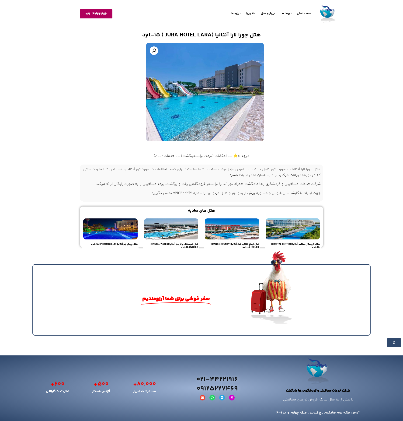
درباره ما (236, 13)
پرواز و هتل (268, 13)
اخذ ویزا (250, 13)
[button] (154, 50)
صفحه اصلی (304, 13)
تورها (288, 13)
